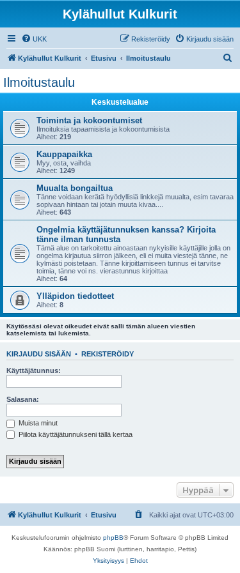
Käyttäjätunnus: (33, 370)
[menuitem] (34, 39)
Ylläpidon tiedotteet (75, 296)
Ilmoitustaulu (39, 82)
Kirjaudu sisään (38, 354)
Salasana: (22, 399)
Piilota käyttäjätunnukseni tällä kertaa (74, 434)
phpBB (113, 537)
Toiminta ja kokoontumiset (89, 120)
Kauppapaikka (64, 154)
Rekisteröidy (107, 354)
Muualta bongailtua (74, 188)
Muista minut (37, 423)
